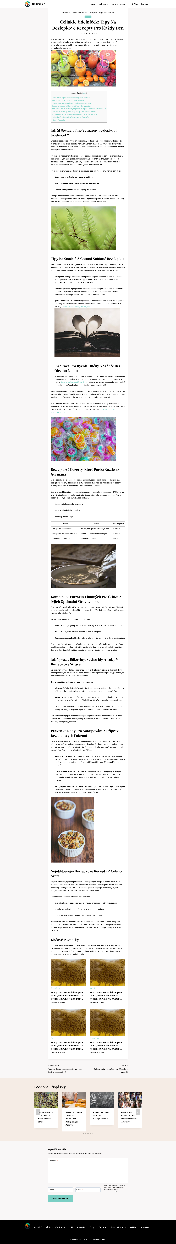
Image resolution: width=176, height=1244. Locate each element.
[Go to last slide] (38, 1112)
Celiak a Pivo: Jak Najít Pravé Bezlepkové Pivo (101, 1115)
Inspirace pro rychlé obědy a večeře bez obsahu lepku (72, 103)
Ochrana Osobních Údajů (96, 1239)
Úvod (93, 4)
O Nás (135, 4)
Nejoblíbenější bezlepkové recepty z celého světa (70, 117)
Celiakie (88, 16)
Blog (92, 1227)
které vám (66, 307)
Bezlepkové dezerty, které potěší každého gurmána (71, 106)
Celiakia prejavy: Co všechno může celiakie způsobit (111, 1069)
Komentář (53, 1160)
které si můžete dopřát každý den (74, 382)
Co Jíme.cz (85, 33)
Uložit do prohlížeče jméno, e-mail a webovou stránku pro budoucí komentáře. (114, 1187)
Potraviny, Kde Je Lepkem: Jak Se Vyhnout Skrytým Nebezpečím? (65, 1069)
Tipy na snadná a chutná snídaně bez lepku (68, 100)
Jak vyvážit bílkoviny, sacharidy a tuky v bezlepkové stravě (74, 112)
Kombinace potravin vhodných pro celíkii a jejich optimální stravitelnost (79, 109)
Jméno (51, 1190)
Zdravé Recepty (118, 1227)
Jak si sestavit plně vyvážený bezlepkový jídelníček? (71, 98)
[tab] (83, 1133)
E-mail (79, 1190)
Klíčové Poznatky (58, 120)
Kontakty (145, 4)
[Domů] (63, 13)
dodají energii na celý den (80, 307)
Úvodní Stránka (78, 1227)
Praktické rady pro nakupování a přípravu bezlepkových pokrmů (75, 114)
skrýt (84, 93)
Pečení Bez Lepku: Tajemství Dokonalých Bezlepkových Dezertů (73, 1118)
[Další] (138, 1112)
